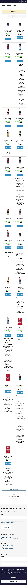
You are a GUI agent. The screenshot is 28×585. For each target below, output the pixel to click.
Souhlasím (13, 581)
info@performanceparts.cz (9, 545)
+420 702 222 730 (7, 547)
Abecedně (23, 16)
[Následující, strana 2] (14, 493)
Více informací (16, 574)
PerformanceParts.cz (8, 548)
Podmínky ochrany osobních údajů (9, 538)
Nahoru (14, 500)
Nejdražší (10, 16)
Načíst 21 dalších (14, 489)
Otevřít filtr (14, 11)
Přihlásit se (6, 527)
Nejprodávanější (16, 16)
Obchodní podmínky (6, 537)
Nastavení (13, 577)
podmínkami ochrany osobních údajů (12, 521)
